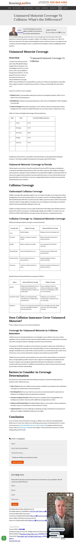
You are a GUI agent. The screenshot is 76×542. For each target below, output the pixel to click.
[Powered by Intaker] (63, 538)
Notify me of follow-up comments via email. (24, 457)
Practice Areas (17, 8)
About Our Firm (28, 8)
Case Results (44, 8)
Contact (65, 8)
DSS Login (17, 541)
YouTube (62, 32)
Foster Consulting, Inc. (47, 534)
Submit (15, 504)
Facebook (49, 32)
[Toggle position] (68, 495)
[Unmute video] (50, 495)
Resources (53, 8)
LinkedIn (56, 32)
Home (9, 8)
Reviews (37, 8)
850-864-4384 (58, 2)
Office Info (42, 511)
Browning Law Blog (24, 427)
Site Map (11, 541)
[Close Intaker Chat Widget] (71, 495)
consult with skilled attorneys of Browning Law (32, 425)
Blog (60, 8)
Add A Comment (17, 462)
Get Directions (42, 516)
